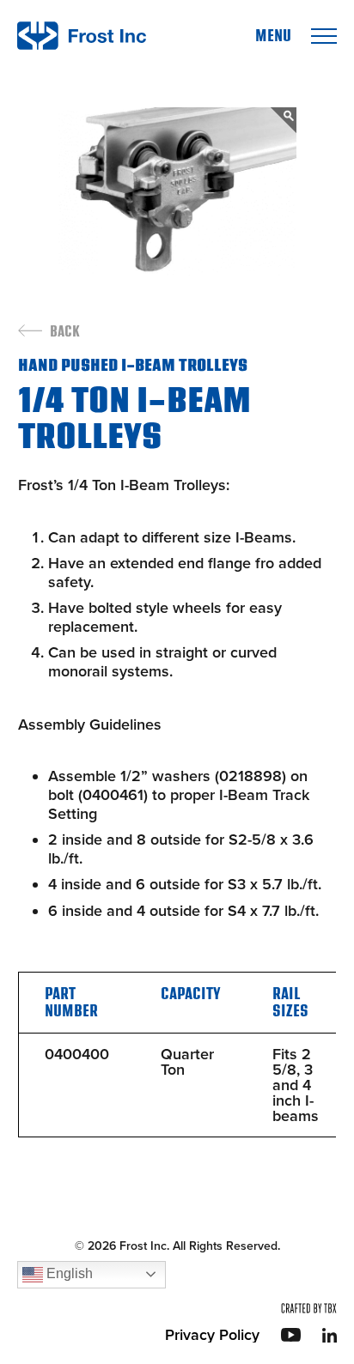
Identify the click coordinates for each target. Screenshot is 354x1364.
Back (65, 332)
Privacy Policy (212, 1335)
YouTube (291, 1335)
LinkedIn (329, 1335)
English (68, 1273)
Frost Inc (81, 35)
